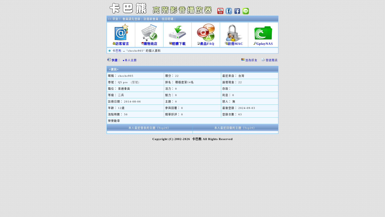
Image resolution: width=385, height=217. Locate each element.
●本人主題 (130, 60)
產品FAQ (207, 43)
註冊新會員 (151, 18)
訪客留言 (122, 43)
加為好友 (251, 60)
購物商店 (150, 43)
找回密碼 (168, 18)
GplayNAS (264, 43)
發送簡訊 (272, 60)
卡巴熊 (117, 50)
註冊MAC (235, 43)
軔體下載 (179, 43)
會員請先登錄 (132, 18)
